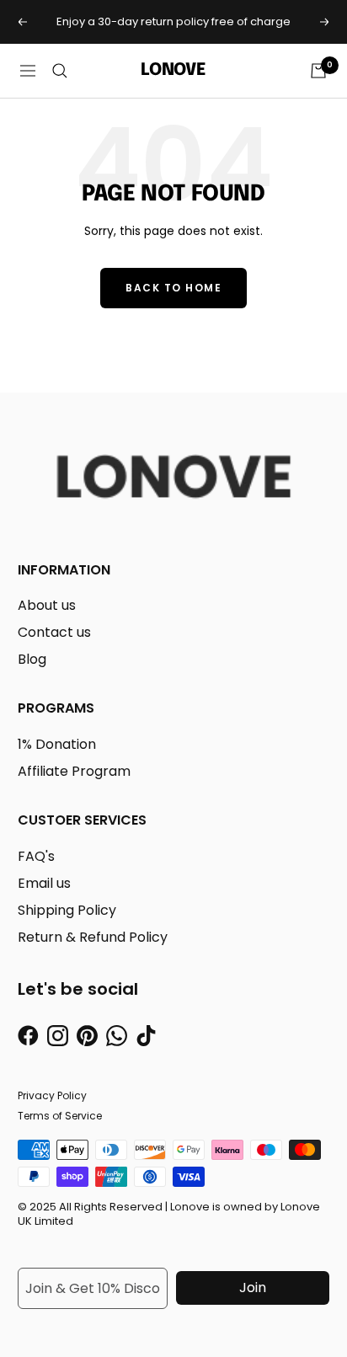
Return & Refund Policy (93, 937)
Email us (44, 883)
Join (252, 1287)
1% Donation (57, 744)
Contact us (54, 632)
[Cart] (318, 70)
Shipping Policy (67, 910)
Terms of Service (60, 1116)
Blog (32, 659)
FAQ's (36, 856)
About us (47, 605)
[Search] (59, 70)
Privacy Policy (52, 1095)
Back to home (173, 287)
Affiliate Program (74, 771)
